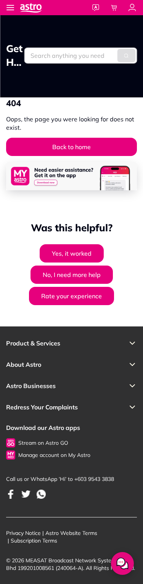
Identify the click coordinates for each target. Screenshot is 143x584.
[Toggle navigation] (10, 8)
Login (132, 7)
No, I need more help (72, 274)
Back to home (71, 147)
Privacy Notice (23, 533)
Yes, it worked (72, 253)
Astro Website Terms (71, 533)
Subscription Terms (34, 540)
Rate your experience (71, 296)
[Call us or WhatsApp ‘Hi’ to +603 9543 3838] (10, 494)
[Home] (38, 7)
